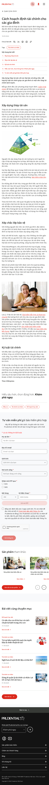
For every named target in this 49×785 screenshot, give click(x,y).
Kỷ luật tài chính (10, 64)
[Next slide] (44, 587)
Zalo (5, 484)
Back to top (23, 710)
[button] (38, 4)
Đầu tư (5, 407)
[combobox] (24, 462)
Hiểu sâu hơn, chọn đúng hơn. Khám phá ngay (19, 69)
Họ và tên (6, 437)
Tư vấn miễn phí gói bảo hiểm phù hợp (17, 73)
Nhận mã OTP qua (9, 481)
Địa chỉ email (7, 448)
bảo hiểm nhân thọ (39, 177)
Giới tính (5, 459)
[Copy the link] (31, 42)
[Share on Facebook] (22, 42)
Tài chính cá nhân (13, 47)
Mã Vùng (5, 493)
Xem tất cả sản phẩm (11, 587)
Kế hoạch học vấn (32, 407)
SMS (6, 487)
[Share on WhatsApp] (27, 42)
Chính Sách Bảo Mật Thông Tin (29, 511)
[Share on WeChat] (14, 42)
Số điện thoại (24, 493)
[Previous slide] (37, 587)
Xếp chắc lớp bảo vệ (11, 60)
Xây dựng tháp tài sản (11, 56)
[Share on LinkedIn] (18, 42)
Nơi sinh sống (8, 470)
